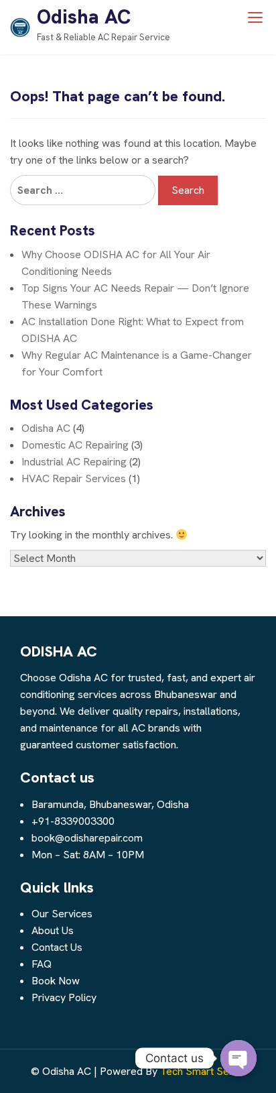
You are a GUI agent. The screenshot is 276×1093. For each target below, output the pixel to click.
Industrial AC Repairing (74, 462)
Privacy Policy (63, 997)
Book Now (55, 981)
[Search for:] (82, 190)
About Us (52, 930)
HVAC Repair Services (73, 478)
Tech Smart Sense (203, 1071)
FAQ (41, 964)
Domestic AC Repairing (75, 445)
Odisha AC (84, 17)
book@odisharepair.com (87, 838)
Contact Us (56, 947)
